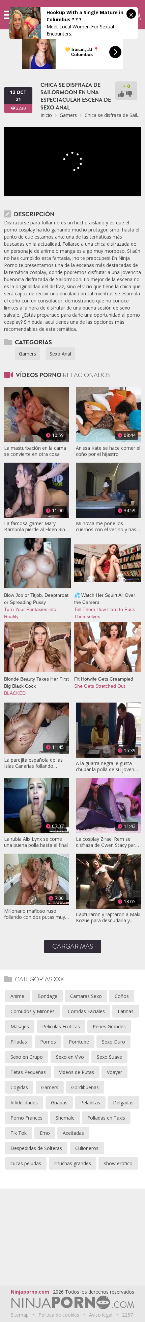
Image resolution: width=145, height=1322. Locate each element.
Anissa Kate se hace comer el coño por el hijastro (108, 451)
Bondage (47, 996)
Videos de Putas (76, 1072)
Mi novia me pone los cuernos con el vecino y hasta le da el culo (108, 526)
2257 (127, 1315)
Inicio (46, 115)
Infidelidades (24, 1102)
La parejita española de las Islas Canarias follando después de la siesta (33, 763)
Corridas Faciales (86, 1011)
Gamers (68, 115)
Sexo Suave (109, 1057)
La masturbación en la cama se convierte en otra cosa (35, 451)
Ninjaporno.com (30, 1292)
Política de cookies (58, 1315)
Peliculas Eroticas (61, 1026)
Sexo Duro (113, 1041)
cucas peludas (25, 1163)
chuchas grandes (72, 1163)
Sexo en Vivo (70, 1057)
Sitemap (20, 1315)
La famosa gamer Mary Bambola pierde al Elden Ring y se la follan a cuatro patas (36, 526)
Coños (122, 996)
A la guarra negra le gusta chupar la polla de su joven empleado (105, 766)
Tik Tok (18, 1133)
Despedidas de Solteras (36, 1148)
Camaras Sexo (86, 996)
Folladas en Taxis (106, 1118)
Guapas (59, 1102)
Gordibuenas (85, 1087)
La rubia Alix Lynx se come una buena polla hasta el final (36, 842)
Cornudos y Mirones (32, 1011)
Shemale (65, 1118)
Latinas (126, 1011)
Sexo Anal (60, 353)
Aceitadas (73, 1133)
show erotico (118, 1163)
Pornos (48, 1041)
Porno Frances (26, 1118)
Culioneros (86, 1148)
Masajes (19, 1026)
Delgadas (123, 1102)
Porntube (79, 1041)
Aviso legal (100, 1315)
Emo (45, 1133)
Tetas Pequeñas (28, 1072)
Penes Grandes (109, 1026)
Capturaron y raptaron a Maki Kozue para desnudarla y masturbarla (108, 917)
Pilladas (18, 1041)
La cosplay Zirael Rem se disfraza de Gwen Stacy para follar (107, 842)
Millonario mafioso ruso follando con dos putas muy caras (34, 914)
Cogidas (19, 1087)
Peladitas (90, 1102)
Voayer (114, 1072)
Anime (17, 996)
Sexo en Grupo (26, 1057)
